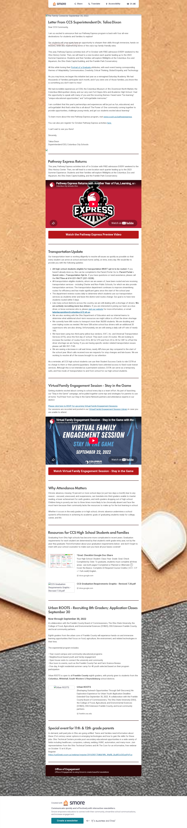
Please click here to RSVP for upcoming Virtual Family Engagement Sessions (82, 406)
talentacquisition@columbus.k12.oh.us (71, 312)
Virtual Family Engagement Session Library (108, 409)
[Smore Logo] (59, 4)
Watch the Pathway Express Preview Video (93, 234)
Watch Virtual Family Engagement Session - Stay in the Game (93, 471)
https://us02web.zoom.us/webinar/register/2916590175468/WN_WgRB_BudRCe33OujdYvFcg (90, 754)
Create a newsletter (67, 820)
